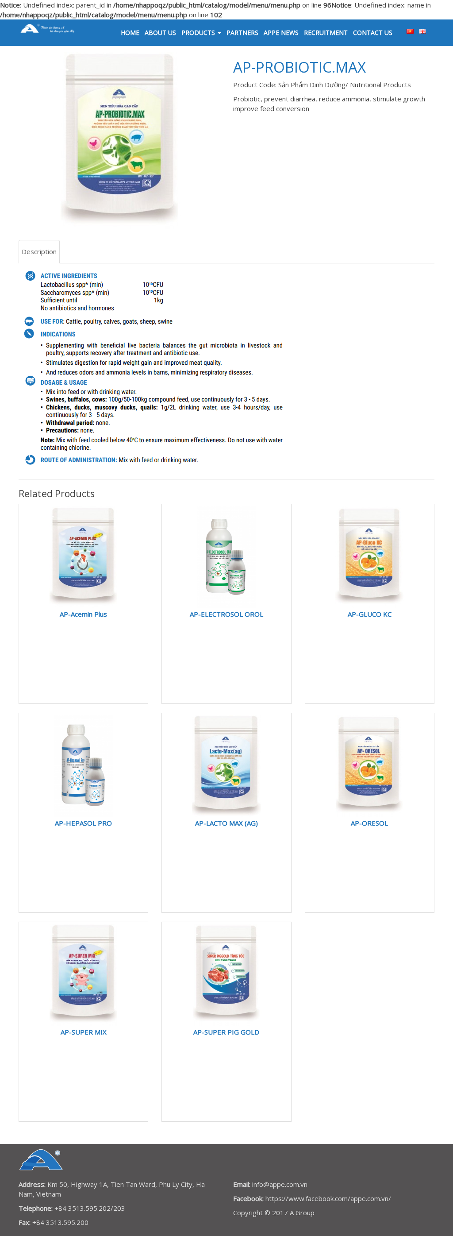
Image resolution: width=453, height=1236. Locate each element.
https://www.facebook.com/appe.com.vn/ (328, 1198)
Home (130, 32)
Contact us (372, 32)
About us (160, 32)
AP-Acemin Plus (83, 614)
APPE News (281, 32)
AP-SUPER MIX (84, 1031)
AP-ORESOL (369, 823)
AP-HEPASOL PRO (83, 823)
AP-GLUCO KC (370, 614)
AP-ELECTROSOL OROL (226, 614)
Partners (242, 32)
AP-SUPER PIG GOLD (226, 1031)
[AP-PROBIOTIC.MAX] (119, 140)
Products (199, 32)
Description (39, 251)
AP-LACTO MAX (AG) (226, 823)
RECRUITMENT (326, 32)
